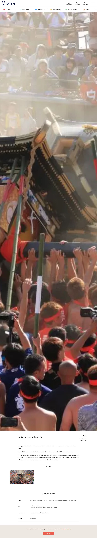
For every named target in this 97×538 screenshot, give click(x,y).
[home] (32, 3)
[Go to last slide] (15, 9)
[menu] (93, 3)
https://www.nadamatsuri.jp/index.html (39, 513)
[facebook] (83, 436)
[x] (86, 436)
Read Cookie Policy (66, 529)
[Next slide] (96, 9)
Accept (48, 533)
